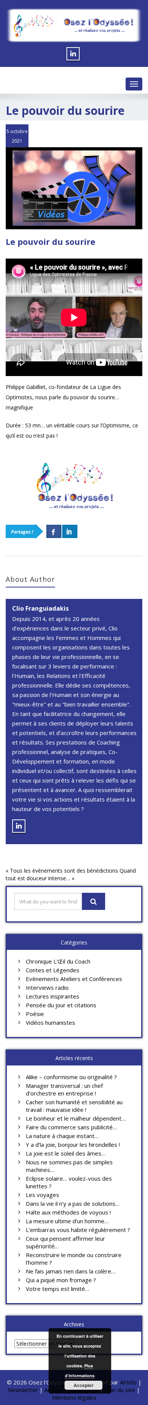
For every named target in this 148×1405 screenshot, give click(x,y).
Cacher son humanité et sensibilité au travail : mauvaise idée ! (74, 1105)
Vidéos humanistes (50, 1022)
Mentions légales (74, 1397)
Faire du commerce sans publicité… (71, 1127)
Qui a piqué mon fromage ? (61, 1280)
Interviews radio (47, 987)
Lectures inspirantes (52, 996)
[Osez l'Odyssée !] (74, 25)
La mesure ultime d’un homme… (67, 1221)
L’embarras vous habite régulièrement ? (78, 1230)
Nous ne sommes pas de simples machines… (69, 1165)
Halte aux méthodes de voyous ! (68, 1212)
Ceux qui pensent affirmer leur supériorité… (65, 1242)
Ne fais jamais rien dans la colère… (70, 1271)
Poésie (35, 1014)
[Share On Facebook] (53, 531)
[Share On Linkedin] (69, 531)
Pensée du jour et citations (61, 1005)
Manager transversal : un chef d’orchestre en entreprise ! (64, 1089)
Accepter (84, 1385)
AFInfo (129, 1382)
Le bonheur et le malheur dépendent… (76, 1118)
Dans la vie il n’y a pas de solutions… (73, 1203)
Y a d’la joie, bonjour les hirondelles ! (73, 1144)
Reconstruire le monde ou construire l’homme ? (73, 1258)
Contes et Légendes (52, 970)
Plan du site (120, 1390)
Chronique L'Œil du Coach (58, 961)
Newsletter (23, 1390)
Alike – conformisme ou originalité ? (71, 1077)
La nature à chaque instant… (62, 1136)
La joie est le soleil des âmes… (65, 1153)
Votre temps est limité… (57, 1288)
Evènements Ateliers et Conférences (74, 979)
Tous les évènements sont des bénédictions (64, 870)
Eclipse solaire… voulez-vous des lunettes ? (69, 1182)
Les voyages (42, 1195)
